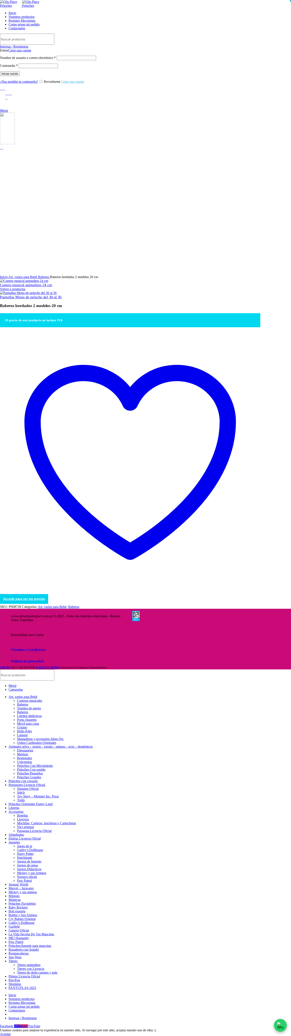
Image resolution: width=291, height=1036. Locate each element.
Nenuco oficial (27, 877)
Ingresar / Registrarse (23, 1018)
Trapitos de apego (29, 708)
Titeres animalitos (28, 965)
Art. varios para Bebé (23, 277)
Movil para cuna (28, 723)
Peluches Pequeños (30, 773)
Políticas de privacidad (27, 661)
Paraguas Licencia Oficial (34, 831)
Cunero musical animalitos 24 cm (26, 285)
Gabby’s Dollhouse (30, 850)
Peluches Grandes (29, 777)
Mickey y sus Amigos (31, 873)
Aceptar (5, 1034)
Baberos (44, 277)
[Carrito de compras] (1, 148)
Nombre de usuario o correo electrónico (28, 58)
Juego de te (24, 846)
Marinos (22, 754)
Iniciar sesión (10, 73)
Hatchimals (24, 857)
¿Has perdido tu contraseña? (19, 81)
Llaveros (23, 819)
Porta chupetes (27, 720)
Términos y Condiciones (28, 650)
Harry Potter (25, 854)
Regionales (24, 758)
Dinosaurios (25, 750)
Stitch (21, 792)
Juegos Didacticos (29, 869)
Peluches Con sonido (31, 769)
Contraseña (9, 65)
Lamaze (22, 735)
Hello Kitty (24, 731)
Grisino (22, 727)
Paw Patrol (24, 880)
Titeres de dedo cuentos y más (37, 972)
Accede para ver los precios (24, 599)
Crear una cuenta (19, 50)
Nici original (25, 827)
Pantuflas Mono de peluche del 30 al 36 (31, 297)
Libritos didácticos (29, 716)
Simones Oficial (28, 788)
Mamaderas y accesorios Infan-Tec (40, 739)
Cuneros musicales (29, 700)
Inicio (4, 277)
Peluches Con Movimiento (35, 765)
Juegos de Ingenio (29, 861)
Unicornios (24, 762)
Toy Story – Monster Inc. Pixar (38, 796)
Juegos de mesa (27, 865)
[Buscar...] (254, 39)
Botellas (22, 815)
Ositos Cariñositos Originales (36, 742)
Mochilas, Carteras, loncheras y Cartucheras (46, 823)
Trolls (21, 800)
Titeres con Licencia (30, 968)
